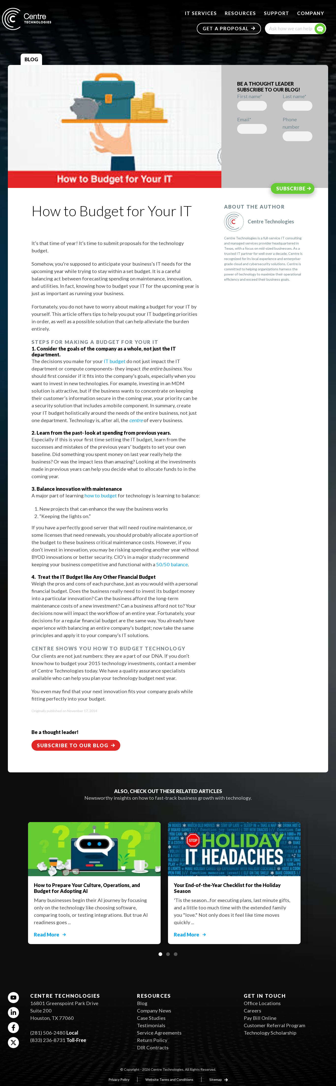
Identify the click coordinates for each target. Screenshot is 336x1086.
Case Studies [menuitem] (151, 1018)
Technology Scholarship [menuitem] (270, 1033)
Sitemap (216, 1079)
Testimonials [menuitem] (151, 1025)
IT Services (201, 13)
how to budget (101, 495)
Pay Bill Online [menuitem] (260, 1018)
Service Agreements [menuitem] (159, 1033)
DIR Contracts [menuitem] (152, 1047)
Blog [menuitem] (142, 1003)
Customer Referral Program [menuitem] (274, 1025)
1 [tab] (160, 954)
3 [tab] (175, 954)
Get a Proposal (226, 28)
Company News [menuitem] (154, 1010)
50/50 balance (172, 564)
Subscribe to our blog (72, 745)
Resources (240, 13)
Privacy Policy (118, 1079)
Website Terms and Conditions (169, 1079)
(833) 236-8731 (47, 1040)
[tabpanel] (238, 880)
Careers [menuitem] (252, 1010)
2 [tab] (168, 954)
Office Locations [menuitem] (262, 1003)
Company (310, 13)
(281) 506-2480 (47, 1033)
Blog (31, 59)
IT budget (114, 361)
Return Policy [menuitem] (152, 1040)
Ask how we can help (290, 28)
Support (276, 13)
